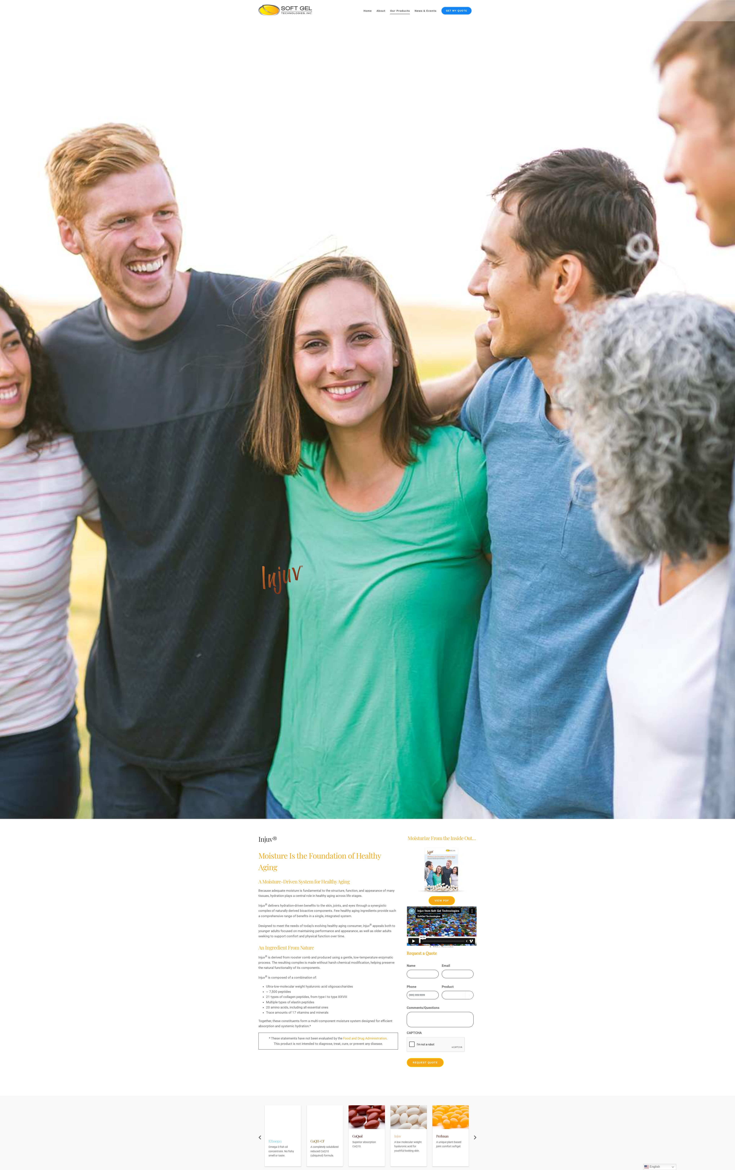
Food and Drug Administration (365, 1038)
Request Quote (425, 1062)
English (654, 1166)
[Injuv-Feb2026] (442, 849)
